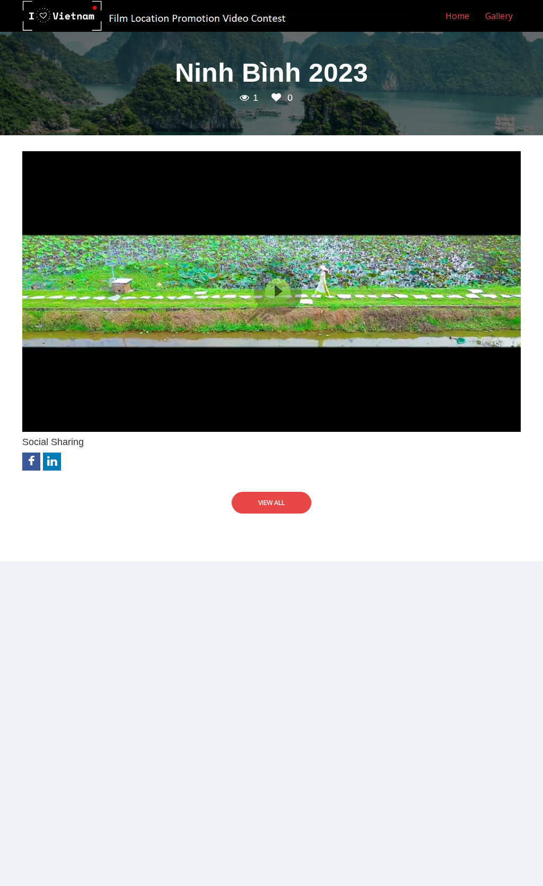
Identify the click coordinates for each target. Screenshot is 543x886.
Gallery (499, 16)
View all (271, 502)
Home (457, 16)
